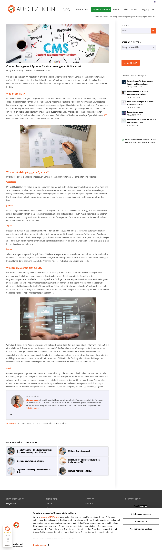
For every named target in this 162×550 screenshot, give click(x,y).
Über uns (49, 503)
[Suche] (153, 9)
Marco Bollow (44, 71)
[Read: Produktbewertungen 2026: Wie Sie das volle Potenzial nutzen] (124, 102)
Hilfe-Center (89, 503)
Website (49, 423)
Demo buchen (130, 62)
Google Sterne (11, 503)
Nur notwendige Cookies (141, 529)
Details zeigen (39, 545)
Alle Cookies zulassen (141, 514)
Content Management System (31, 423)
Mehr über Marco (32, 408)
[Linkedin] (11, 414)
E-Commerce (28, 71)
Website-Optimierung (60, 423)
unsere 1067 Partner (49, 517)
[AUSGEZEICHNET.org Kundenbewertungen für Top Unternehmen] (42, 9)
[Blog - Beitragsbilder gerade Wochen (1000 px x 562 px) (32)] (57, 43)
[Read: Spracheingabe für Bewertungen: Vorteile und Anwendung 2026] (124, 82)
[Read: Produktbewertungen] (124, 113)
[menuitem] (81, 9)
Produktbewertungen (135, 112)
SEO (34, 71)
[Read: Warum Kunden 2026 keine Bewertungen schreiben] (124, 92)
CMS (18, 423)
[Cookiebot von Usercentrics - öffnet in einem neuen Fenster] (16, 545)
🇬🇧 (155, 2)
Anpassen (139, 521)
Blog (21, 71)
